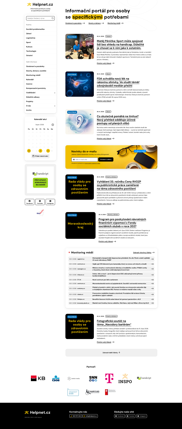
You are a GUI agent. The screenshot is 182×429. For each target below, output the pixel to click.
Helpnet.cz (43, 4)
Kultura (29, 47)
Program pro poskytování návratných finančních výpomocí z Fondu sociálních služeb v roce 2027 (122, 222)
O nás (28, 106)
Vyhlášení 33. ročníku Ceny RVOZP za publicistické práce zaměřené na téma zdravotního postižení (119, 185)
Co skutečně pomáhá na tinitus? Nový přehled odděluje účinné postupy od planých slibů (118, 120)
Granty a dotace (95, 23)
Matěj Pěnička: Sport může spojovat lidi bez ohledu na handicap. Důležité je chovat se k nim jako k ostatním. (120, 44)
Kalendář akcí (40, 119)
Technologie (31, 51)
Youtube (40, 203)
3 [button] (40, 151)
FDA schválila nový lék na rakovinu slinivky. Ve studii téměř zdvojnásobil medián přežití (118, 82)
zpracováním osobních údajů (92, 163)
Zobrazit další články (110, 353)
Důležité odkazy (33, 97)
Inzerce (29, 84)
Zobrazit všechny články (142, 253)
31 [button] (29, 151)
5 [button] (48, 151)
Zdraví (28, 33)
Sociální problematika (35, 29)
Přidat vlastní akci (41, 156)
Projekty (29, 101)
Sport (28, 42)
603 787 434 (77, 416)
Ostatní (29, 55)
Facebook (29, 203)
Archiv (29, 110)
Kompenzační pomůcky (36, 88)
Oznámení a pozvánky (35, 66)
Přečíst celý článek (104, 63)
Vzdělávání (30, 92)
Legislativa (30, 38)
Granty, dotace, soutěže (36, 71)
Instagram (50, 203)
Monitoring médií (33, 75)
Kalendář (30, 79)
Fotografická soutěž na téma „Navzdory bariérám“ (114, 322)
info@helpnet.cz (91, 416)
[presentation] (79, 46)
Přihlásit (106, 159)
